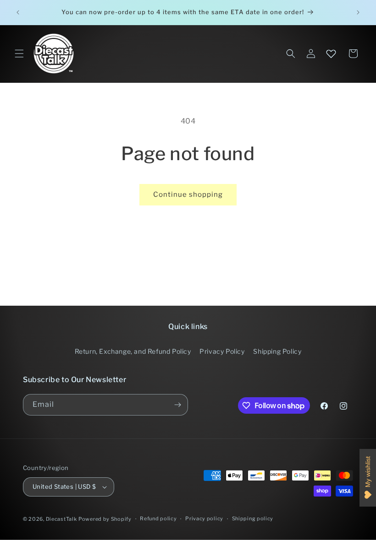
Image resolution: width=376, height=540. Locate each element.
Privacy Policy (221, 351)
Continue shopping (188, 194)
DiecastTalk (61, 519)
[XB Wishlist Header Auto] (331, 53)
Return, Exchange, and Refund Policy (133, 351)
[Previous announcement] (18, 12)
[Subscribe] (177, 405)
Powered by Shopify (105, 519)
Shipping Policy (277, 351)
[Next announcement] (358, 12)
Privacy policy (204, 518)
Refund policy (158, 518)
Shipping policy (253, 518)
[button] (19, 53)
